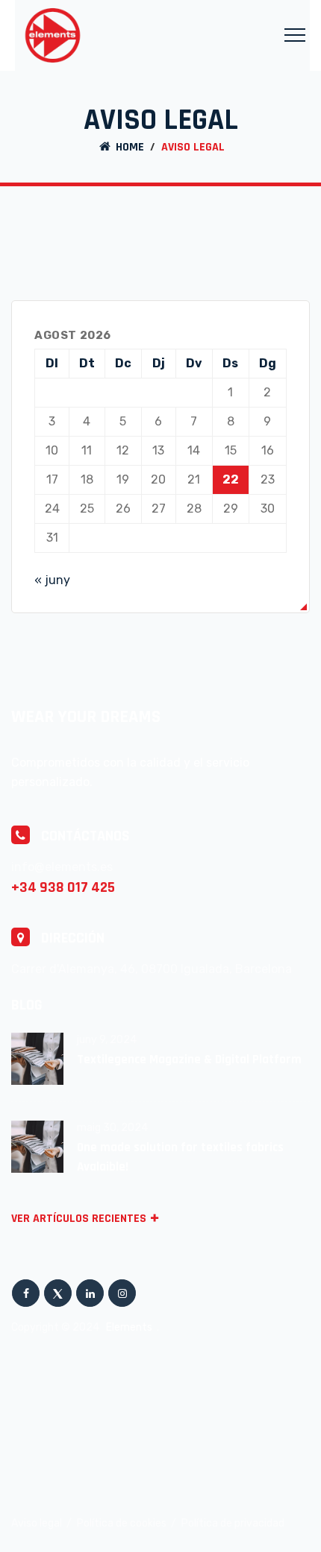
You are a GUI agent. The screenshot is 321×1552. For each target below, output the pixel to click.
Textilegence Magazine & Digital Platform (189, 1059)
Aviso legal (36, 1523)
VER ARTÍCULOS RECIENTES (78, 1218)
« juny (52, 580)
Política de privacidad (232, 1523)
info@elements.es (62, 867)
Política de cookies (121, 1523)
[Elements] (52, 35)
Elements (130, 1327)
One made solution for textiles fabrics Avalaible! (180, 1157)
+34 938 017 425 (63, 887)
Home (128, 147)
